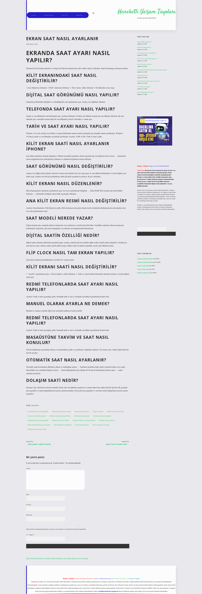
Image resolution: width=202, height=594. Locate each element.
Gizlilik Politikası (48, 15)
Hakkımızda (79, 15)
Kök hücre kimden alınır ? (144, 47)
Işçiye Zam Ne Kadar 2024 (116, 444)
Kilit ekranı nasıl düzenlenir (81, 416)
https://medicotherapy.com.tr (56, 558)
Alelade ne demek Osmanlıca (145, 258)
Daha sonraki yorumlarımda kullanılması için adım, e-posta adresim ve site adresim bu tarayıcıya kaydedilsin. (56, 529)
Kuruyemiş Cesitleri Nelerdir (39, 444)
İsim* (27, 494)
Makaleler (35, 405)
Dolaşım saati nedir (98, 411)
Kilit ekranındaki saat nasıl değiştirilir (38, 420)
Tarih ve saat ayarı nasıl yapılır (100, 425)
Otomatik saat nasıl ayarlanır (107, 420)
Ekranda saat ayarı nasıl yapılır (115, 411)
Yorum (28, 468)
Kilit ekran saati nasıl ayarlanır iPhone (60, 416)
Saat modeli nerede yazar (82, 425)
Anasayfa (33, 15)
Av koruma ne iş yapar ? (144, 86)
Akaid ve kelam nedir (143, 265)
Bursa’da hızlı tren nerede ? (144, 64)
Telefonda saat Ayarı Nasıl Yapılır (37, 429)
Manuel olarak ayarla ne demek (60, 420)
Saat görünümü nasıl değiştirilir (62, 425)
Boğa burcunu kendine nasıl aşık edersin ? (148, 81)
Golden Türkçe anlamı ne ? (144, 42)
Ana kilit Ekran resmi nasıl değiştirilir (38, 411)
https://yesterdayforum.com (36, 558)
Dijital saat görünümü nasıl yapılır (61, 411)
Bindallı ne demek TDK (143, 272)
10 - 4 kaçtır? (30, 535)
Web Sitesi (29, 515)
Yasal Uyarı (64, 15)
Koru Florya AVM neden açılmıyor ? (147, 58)
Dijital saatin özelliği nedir (81, 411)
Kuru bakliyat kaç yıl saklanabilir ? (146, 53)
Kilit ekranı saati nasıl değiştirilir (102, 416)
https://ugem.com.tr (75, 558)
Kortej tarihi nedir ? (142, 75)
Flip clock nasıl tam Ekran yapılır (37, 416)
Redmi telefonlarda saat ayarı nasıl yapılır (39, 425)
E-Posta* (28, 505)
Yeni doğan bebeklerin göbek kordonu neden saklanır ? (152, 70)
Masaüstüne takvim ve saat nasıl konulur (84, 420)
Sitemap (85, 558)
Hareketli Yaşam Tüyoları (147, 12)
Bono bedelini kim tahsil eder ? (145, 92)
